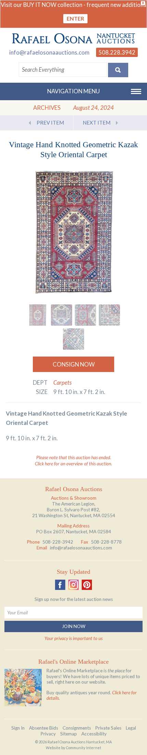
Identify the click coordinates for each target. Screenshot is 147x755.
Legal (131, 728)
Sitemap (68, 733)
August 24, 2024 (93, 107)
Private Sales (108, 728)
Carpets (62, 382)
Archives (47, 107)
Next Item (96, 122)
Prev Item (50, 122)
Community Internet (83, 747)
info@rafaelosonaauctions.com (49, 52)
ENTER (75, 18)
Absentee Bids (43, 728)
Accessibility (94, 733)
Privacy (48, 733)
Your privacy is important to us (73, 638)
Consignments (77, 728)
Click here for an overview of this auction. (73, 463)
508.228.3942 (116, 52)
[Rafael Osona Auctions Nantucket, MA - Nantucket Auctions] (73, 38)
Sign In (18, 728)
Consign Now (74, 364)
